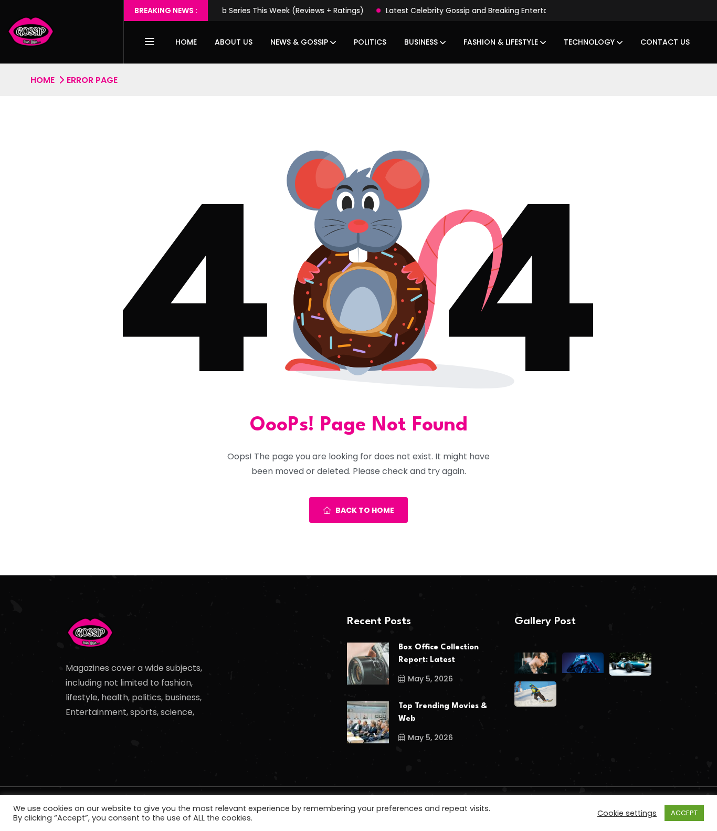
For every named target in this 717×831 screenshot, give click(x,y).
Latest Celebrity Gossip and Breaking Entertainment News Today (467, 10)
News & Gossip (299, 42)
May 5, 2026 (430, 679)
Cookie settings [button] (627, 813)
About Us (233, 42)
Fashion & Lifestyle (500, 42)
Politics (370, 42)
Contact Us (665, 42)
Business (421, 42)
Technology (589, 42)
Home (186, 42)
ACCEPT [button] (684, 813)
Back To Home (364, 510)
